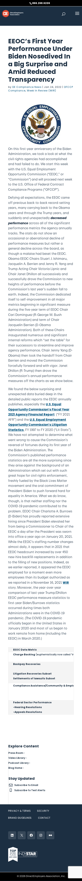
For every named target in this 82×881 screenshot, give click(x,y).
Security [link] (43, 811)
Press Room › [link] (16, 753)
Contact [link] (44, 817)
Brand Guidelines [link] (20, 817)
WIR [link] (66, 582)
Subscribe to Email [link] (26, 785)
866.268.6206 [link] (41, 3)
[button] (77, 16)
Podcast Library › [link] (19, 763)
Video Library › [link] (17, 758)
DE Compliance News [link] (27, 87)
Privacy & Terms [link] (19, 811)
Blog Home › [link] (15, 768)
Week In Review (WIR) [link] (41, 90)
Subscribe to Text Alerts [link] (29, 790)
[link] (13, 13)
